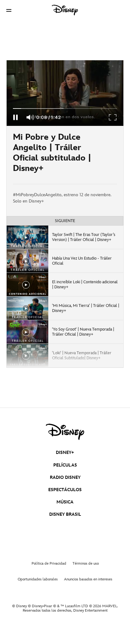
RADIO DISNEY (65, 477)
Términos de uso (86, 563)
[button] (9, 10)
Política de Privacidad (49, 563)
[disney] (65, 432)
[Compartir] (105, 155)
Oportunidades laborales (38, 579)
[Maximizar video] (113, 117)
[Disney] (65, 10)
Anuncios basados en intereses (88, 579)
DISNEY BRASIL (65, 514)
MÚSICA (65, 502)
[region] (65, 93)
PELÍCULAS (65, 465)
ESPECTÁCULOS (65, 489)
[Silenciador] (31, 117)
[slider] (65, 108)
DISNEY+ (65, 452)
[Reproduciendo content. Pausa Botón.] (15, 117)
